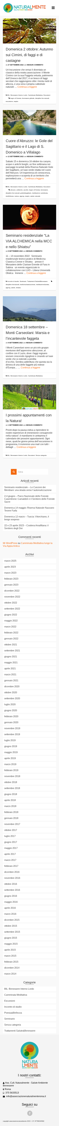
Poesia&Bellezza (13, 1013)
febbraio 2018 (11, 812)
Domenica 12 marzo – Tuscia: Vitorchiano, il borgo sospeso (26, 518)
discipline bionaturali (12, 284)
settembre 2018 (12, 788)
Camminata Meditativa (35, 95)
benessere (44, 190)
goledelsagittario (25, 193)
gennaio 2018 (11, 818)
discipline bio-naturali (42, 98)
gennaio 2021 (11, 680)
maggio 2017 (11, 848)
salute (13, 287)
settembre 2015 (12, 932)
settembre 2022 (12, 608)
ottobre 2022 (10, 602)
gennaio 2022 (11, 638)
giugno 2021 (10, 656)
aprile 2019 (10, 758)
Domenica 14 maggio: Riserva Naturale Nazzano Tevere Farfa (29, 509)
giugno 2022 (10, 614)
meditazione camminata (40, 193)
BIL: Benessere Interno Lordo (17, 95)
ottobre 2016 (10, 884)
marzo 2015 (10, 956)
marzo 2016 (10, 914)
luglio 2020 (10, 704)
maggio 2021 (11, 662)
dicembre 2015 (11, 920)
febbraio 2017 (11, 866)
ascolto (25, 190)
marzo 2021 (10, 674)
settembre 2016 (12, 890)
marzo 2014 (10, 974)
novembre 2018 (12, 776)
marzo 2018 (10, 806)
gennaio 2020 (11, 722)
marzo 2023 (10, 573)
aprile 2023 (10, 567)
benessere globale (28, 98)
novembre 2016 (12, 878)
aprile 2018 (10, 800)
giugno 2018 (10, 794)
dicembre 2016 (11, 872)
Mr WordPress (10, 543)
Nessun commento (35, 65)
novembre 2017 (12, 824)
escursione (9, 101)
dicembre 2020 (11, 686)
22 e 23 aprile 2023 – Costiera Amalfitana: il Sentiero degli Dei (26, 527)
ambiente (19, 190)
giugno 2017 (10, 842)
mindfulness (10, 196)
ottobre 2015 (10, 926)
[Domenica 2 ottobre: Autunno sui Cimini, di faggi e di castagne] (29, 31)
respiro (16, 101)
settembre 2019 (12, 734)
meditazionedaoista (42, 284)
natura (16, 196)
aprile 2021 (10, 668)
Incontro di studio (13, 281)
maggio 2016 (11, 902)
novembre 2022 (12, 596)
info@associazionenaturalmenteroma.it (26, 1096)
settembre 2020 (12, 698)
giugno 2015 (10, 938)
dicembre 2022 (11, 591)
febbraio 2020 (11, 716)
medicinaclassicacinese (27, 284)
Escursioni (47, 95)
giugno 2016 (10, 896)
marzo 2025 (10, 561)
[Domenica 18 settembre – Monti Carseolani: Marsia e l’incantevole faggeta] (29, 308)
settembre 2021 (12, 650)
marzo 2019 (10, 764)
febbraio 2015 (11, 962)
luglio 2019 (10, 740)
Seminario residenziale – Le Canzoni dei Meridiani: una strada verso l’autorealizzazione (28, 488)
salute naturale (35, 196)
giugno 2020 (10, 710)
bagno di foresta (15, 98)
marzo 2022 (10, 626)
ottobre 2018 (10, 782)
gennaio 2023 (11, 585)
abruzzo (13, 190)
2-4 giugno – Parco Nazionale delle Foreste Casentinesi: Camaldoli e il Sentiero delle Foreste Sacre (29, 499)
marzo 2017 (10, 860)
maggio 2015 (11, 944)
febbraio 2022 (11, 632)
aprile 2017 (10, 854)
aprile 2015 (10, 950)
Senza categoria (41, 455)
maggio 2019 (11, 752)
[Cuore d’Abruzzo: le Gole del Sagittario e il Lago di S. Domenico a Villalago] (29, 122)
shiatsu (18, 287)
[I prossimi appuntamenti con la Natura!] (29, 396)
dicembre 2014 (11, 968)
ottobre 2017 (10, 830)
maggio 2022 (11, 620)
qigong (22, 196)
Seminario (23, 281)
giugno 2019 (10, 746)
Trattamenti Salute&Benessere (37, 281)
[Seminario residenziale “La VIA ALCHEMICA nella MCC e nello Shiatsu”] (29, 217)
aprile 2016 (10, 908)
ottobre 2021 (10, 644)
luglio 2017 (10, 836)
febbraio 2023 (11, 579)
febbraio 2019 (11, 770)
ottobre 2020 (10, 692)
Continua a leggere (27, 87)
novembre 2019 (12, 728)
